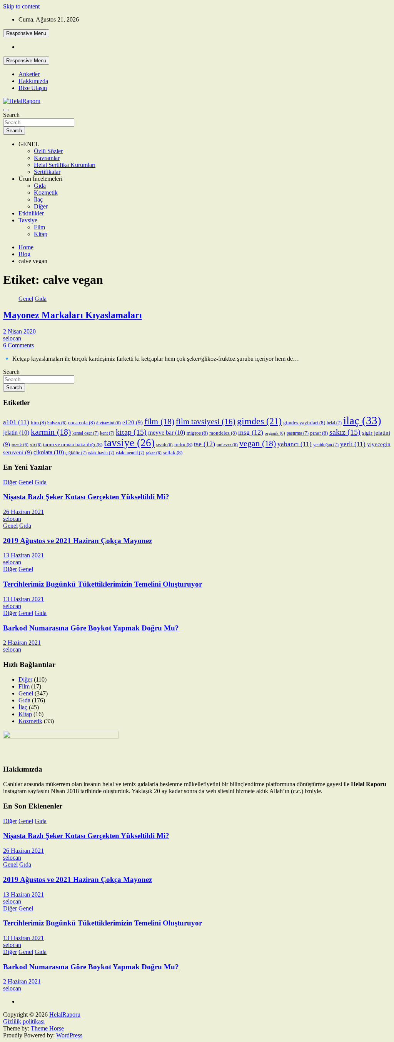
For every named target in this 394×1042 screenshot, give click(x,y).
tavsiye (129, 442)
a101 (16, 422)
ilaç (362, 420)
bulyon (57, 423)
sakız (345, 432)
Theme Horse (47, 1028)
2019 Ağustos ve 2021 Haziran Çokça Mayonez (77, 541)
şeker (154, 453)
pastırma (298, 433)
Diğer (41, 206)
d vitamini (108, 423)
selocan (12, 338)
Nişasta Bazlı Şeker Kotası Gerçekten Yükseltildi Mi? (86, 497)
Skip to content (21, 6)
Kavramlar (47, 158)
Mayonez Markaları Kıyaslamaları (72, 315)
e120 (132, 422)
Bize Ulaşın (32, 88)
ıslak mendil (130, 452)
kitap (131, 432)
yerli (353, 444)
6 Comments (18, 345)
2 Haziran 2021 (22, 642)
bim (38, 422)
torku (183, 444)
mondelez (223, 433)
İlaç (38, 199)
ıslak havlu (101, 452)
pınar (319, 433)
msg (250, 432)
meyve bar (166, 432)
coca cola (81, 422)
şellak (172, 452)
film (159, 421)
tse (204, 444)
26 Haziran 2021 (23, 511)
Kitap (40, 234)
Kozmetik (46, 192)
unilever (227, 445)
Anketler (29, 74)
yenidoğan (326, 444)
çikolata (48, 452)
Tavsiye (27, 220)
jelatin (16, 432)
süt (36, 445)
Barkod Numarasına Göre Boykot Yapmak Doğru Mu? (91, 628)
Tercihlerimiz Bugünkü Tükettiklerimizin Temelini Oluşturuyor (102, 584)
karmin (51, 432)
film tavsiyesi (205, 421)
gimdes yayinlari (304, 422)
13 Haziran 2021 (23, 555)
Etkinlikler (31, 213)
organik (275, 433)
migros (197, 433)
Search (11, 115)
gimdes (259, 421)
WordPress (69, 1035)
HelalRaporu (64, 1014)
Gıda (40, 185)
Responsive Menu (26, 33)
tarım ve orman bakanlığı (72, 444)
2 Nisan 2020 (19, 331)
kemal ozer (85, 433)
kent (107, 433)
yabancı (294, 444)
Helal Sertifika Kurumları (64, 165)
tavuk (164, 445)
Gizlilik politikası (24, 1021)
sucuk (20, 445)
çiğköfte (76, 452)
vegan (257, 443)
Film (39, 227)
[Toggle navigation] (6, 110)
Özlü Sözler (48, 151)
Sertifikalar (47, 171)
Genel (25, 298)
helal (334, 422)
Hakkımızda (33, 81)
